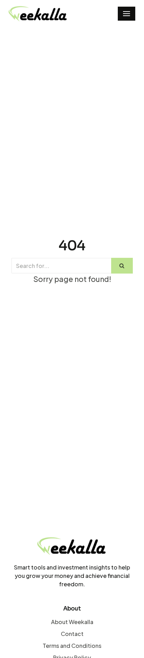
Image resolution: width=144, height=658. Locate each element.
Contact (72, 633)
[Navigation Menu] (126, 13)
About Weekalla (72, 621)
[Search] (122, 266)
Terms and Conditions (72, 645)
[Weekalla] (38, 14)
